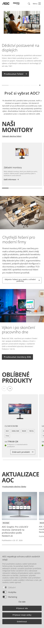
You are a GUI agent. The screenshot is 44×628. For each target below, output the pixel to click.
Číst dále (22, 602)
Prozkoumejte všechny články (14, 486)
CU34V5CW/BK (11, 426)
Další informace (10, 179)
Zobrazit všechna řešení (11, 136)
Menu (35, 3)
